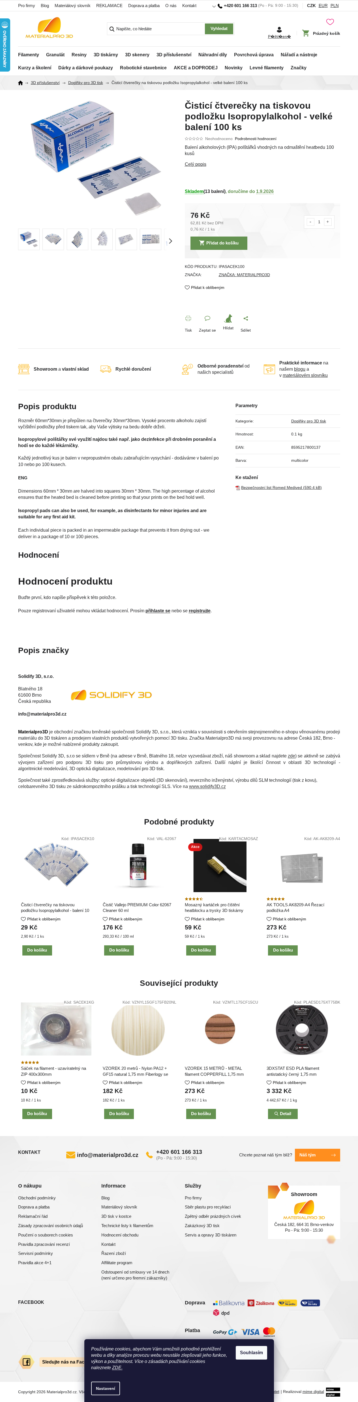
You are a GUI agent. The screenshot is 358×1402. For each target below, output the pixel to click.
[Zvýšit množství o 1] (328, 222)
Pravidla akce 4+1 (35, 1262)
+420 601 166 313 (179, 1152)
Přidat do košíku (222, 243)
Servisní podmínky (35, 1253)
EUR (323, 5)
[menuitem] (28, 53)
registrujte (200, 610)
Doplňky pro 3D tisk (308, 421)
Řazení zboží (113, 1253)
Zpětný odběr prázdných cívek (213, 1216)
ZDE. (117, 1367)
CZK (311, 5)
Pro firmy (26, 5)
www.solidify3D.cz (207, 786)
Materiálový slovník (73, 5)
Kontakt (189, 5)
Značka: (244, 274)
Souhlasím (251, 1352)
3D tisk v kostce (116, 1216)
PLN (335, 5)
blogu (299, 369)
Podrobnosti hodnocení (255, 138)
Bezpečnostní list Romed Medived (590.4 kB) (281, 487)
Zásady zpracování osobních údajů (50, 1225)
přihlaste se (157, 610)
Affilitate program (116, 1262)
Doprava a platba (144, 5)
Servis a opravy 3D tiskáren (210, 1235)
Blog (45, 5)
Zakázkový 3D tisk (202, 1225)
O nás (171, 5)
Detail (285, 1113)
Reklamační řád (33, 1216)
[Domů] (22, 83)
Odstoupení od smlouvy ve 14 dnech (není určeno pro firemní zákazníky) (135, 1275)
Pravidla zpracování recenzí (44, 1244)
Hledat (219, 28)
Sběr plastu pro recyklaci (208, 1207)
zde (291, 755)
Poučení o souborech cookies (45, 1235)
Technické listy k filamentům (127, 1225)
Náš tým (307, 1154)
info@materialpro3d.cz (107, 1155)
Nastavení (105, 1388)
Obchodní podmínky (37, 1197)
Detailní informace (262, 164)
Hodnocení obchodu (119, 1235)
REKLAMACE (109, 5)
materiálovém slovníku (305, 375)
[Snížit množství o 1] (310, 222)
